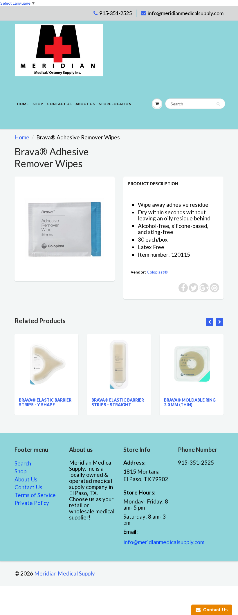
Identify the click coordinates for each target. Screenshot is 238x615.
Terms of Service (35, 495)
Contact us (59, 104)
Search (23, 463)
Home (22, 104)
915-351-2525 (115, 13)
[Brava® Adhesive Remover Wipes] (64, 228)
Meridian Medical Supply (64, 573)
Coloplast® (157, 271)
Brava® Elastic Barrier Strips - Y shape (45, 402)
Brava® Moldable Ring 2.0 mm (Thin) (190, 402)
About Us (85, 104)
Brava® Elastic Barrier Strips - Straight (117, 402)
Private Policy (32, 502)
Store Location (115, 104)
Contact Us (28, 487)
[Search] (218, 104)
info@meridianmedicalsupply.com (185, 13)
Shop (38, 104)
